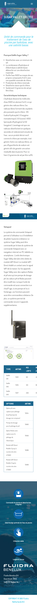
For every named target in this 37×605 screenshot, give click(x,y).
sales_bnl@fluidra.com (12, 585)
